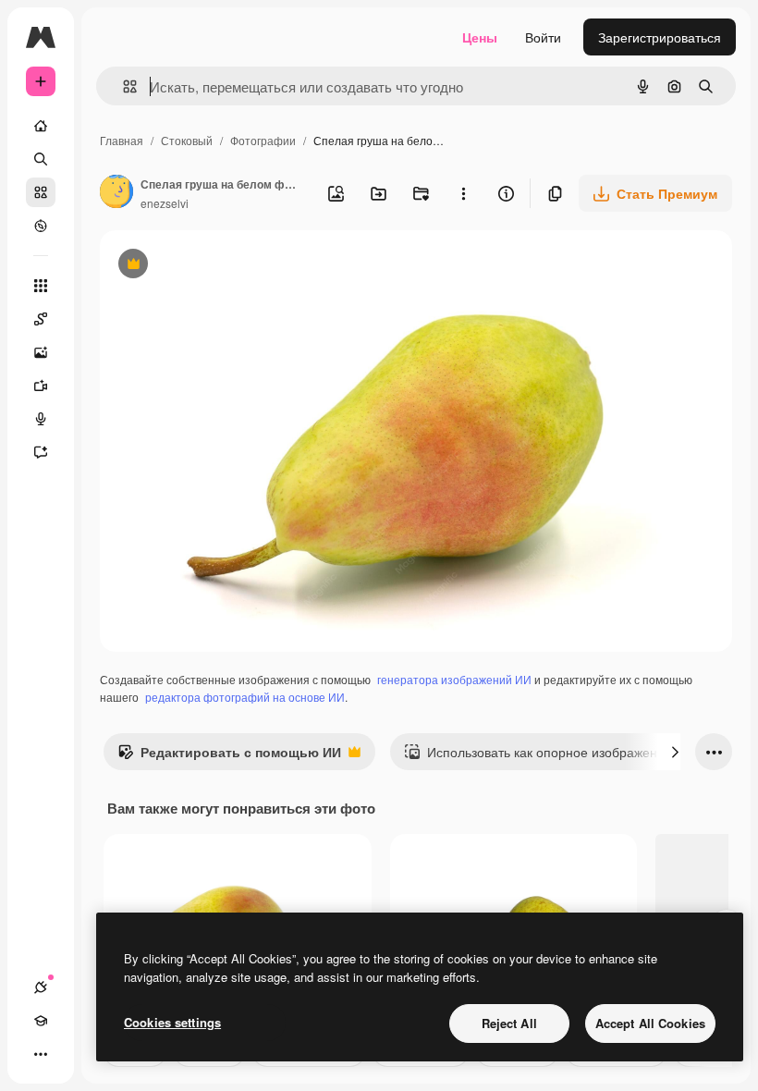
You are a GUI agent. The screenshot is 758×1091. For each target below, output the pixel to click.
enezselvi (165, 203)
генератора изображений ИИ (454, 679)
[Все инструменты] (40, 285)
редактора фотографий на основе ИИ (245, 697)
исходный (223, 266)
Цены (479, 37)
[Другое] (40, 1054)
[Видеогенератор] (40, 385)
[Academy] (40, 1021)
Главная (121, 140)
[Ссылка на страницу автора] (116, 193)
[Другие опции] (463, 193)
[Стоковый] (40, 192)
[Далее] (674, 751)
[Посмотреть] (40, 225)
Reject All (509, 1023)
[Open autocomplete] (122, 86)
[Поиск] (40, 159)
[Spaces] (40, 319)
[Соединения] (40, 987)
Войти (543, 37)
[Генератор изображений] (40, 352)
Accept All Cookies (650, 1023)
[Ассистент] (40, 452)
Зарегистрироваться (659, 37)
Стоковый (187, 140)
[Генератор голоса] (40, 419)
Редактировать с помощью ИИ (229, 756)
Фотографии (263, 140)
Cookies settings (172, 1022)
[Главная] (40, 126)
